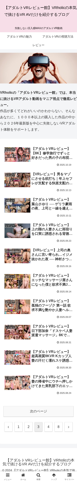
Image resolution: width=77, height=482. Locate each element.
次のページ (38, 411)
